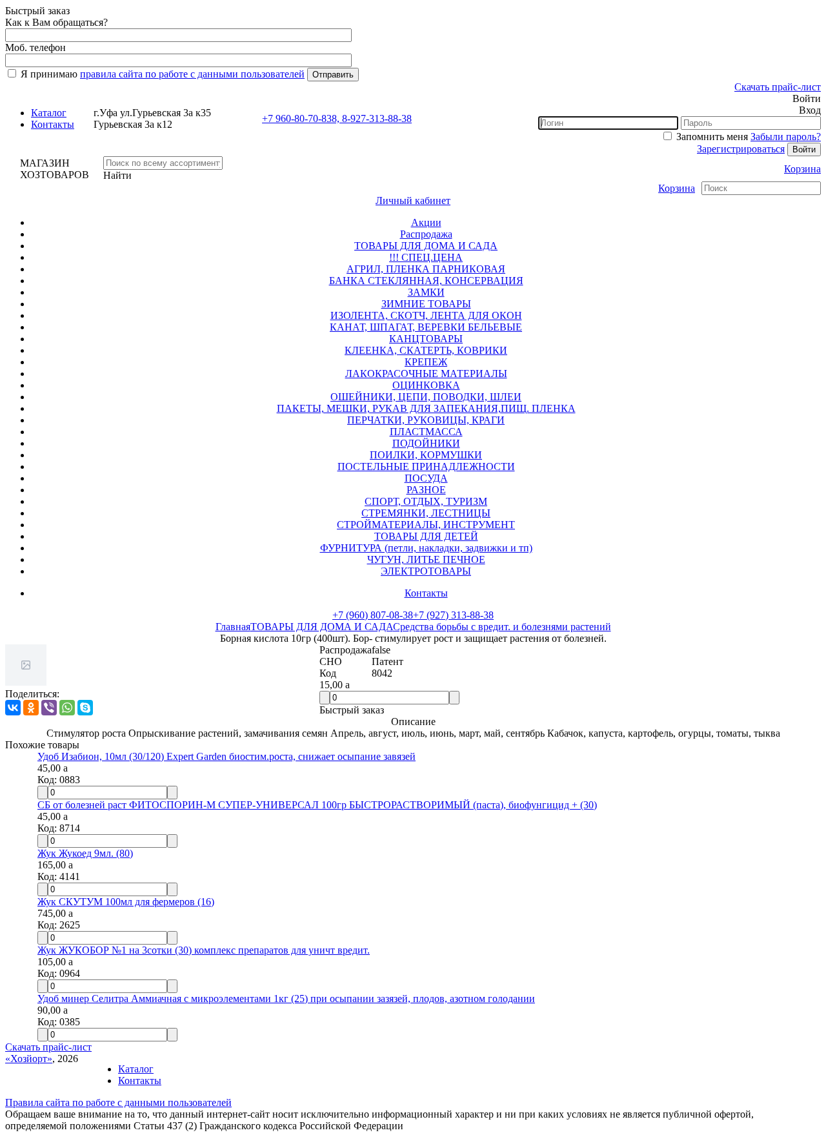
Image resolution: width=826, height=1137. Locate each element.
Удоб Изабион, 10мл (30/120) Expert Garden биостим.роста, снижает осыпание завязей (226, 756)
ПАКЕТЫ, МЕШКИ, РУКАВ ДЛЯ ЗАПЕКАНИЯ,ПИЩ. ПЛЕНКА (426, 408)
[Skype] (85, 707)
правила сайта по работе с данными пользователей (192, 73)
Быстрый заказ (351, 709)
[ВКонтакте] (13, 707)
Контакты (52, 124)
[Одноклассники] (31, 707)
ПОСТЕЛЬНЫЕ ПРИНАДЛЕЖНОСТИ (426, 466)
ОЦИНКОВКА (426, 385)
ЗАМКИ (426, 292)
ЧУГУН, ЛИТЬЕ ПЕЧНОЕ (426, 559)
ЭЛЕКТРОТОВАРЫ (426, 571)
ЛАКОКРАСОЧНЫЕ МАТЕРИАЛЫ (426, 373)
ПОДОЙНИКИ (426, 443)
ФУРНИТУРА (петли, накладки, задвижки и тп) (426, 547)
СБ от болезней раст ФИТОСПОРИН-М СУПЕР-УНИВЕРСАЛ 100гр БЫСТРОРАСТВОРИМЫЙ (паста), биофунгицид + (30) (317, 804)
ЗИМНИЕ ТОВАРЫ (426, 303)
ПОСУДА (426, 478)
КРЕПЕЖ (426, 361)
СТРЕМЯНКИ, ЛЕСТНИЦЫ (425, 512)
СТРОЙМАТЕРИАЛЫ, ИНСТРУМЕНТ (426, 524)
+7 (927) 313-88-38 (453, 614)
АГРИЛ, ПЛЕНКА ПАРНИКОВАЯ (426, 268)
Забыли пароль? (785, 136)
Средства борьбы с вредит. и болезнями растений (502, 626)
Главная (233, 626)
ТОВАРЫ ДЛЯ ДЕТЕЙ (426, 536)
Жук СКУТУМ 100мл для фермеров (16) (125, 901)
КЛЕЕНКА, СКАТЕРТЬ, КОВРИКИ (426, 350)
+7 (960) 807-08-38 (372, 614)
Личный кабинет (413, 200)
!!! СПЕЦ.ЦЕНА (426, 257)
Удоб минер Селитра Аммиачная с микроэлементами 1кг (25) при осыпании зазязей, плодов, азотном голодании (286, 998)
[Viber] (49, 707)
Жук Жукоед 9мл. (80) (85, 853)
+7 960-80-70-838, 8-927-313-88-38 (337, 118)
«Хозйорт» (28, 1058)
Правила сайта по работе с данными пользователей (118, 1102)
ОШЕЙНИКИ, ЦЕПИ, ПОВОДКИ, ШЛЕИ (425, 396)
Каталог (48, 112)
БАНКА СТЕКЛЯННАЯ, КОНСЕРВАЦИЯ (426, 280)
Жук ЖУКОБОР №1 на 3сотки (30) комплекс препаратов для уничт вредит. (203, 950)
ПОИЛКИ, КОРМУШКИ (426, 454)
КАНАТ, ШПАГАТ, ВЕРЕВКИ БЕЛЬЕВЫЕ (426, 327)
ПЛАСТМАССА (426, 431)
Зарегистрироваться (741, 148)
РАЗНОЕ (426, 489)
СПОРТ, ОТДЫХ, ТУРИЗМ (426, 501)
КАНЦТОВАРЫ (426, 338)
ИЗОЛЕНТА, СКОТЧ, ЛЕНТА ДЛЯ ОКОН (426, 315)
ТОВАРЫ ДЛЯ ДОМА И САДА (426, 245)
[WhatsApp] (67, 707)
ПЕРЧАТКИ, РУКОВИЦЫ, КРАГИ (426, 420)
